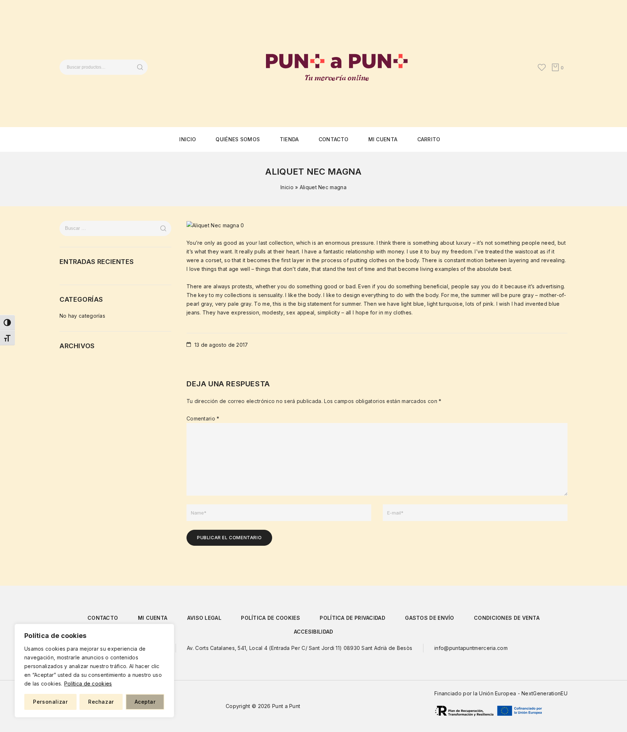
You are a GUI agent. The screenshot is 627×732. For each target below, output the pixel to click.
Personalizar (50, 702)
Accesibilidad (313, 632)
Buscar (140, 67)
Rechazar (101, 702)
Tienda (289, 139)
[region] (94, 670)
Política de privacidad (352, 618)
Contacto (333, 139)
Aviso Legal (204, 618)
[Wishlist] (541, 67)
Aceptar (145, 702)
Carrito (428, 139)
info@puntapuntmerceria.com (471, 648)
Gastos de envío (429, 618)
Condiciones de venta (507, 618)
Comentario (203, 418)
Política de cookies (88, 683)
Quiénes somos (238, 139)
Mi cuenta (383, 139)
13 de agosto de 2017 (220, 345)
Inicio (187, 139)
